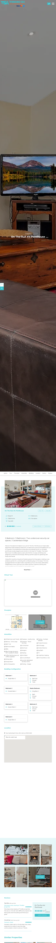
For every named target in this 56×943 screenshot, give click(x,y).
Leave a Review (37, 526)
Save (40, 510)
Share (47, 510)
